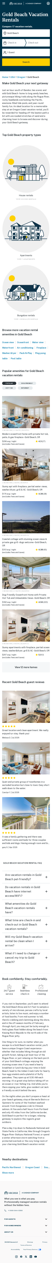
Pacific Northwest (11, 1167)
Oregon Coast (32, 1167)
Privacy (44, 1242)
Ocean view (8, 342)
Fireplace (41, 347)
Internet (25, 388)
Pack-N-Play (26, 353)
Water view (38, 342)
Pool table (16, 358)
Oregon (21, 77)
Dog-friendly (27, 383)
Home (5, 77)
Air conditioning (25, 347)
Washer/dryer (9, 353)
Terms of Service (26, 1245)
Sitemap (30, 1242)
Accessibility (15, 1249)
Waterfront (8, 347)
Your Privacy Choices (30, 1249)
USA (12, 77)
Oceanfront (23, 342)
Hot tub (9, 388)
